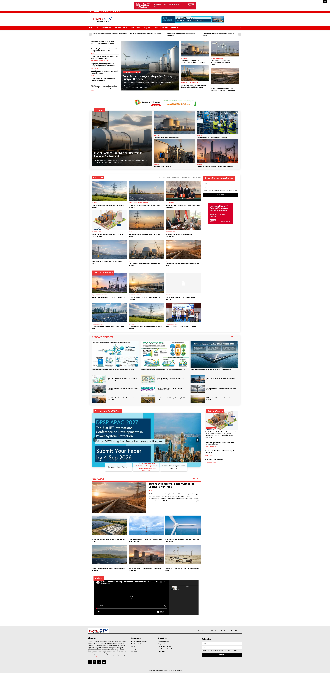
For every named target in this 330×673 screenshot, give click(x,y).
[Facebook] (90, 662)
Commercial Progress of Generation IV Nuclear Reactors (193, 61)
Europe (93, 53)
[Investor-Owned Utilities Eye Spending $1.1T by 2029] (148, 399)
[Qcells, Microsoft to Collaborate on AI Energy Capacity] (146, 283)
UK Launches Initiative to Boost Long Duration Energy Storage (103, 42)
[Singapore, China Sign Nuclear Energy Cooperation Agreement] (183, 191)
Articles (184, 58)
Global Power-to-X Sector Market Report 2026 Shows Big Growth (171, 379)
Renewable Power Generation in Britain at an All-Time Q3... (221, 389)
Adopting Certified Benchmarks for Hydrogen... (212, 138)
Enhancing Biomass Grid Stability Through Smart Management (194, 86)
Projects (147, 28)
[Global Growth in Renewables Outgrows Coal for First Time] (99, 399)
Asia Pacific (94, 68)
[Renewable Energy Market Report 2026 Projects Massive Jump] (99, 379)
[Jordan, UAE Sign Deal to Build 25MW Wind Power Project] (183, 554)
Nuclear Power (106, 12)
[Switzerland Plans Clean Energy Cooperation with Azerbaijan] (109, 554)
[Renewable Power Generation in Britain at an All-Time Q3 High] (198, 389)
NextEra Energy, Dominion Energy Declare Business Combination (181, 34)
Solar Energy (166, 177)
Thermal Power (118, 12)
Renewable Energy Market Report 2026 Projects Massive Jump (122, 379)
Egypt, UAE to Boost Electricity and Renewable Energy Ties (104, 57)
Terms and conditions (219, 190)
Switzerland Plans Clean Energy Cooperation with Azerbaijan (108, 569)
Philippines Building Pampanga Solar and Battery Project (108, 540)
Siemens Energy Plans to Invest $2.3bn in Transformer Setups (169, 389)
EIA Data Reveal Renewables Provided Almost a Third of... (220, 398)
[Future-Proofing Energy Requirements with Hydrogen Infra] (217, 151)
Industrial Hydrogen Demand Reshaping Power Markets (220, 379)
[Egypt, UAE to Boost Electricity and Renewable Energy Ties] (146, 191)
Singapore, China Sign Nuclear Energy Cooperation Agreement (103, 65)
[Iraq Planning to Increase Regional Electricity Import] (146, 220)
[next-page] (239, 34)
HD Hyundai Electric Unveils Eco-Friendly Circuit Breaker (108, 206)
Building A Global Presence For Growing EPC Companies (220, 452)
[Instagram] (94, 662)
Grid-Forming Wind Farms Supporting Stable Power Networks (221, 62)
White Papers (135, 28)
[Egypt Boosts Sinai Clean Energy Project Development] (183, 220)
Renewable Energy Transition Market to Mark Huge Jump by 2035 (163, 370)
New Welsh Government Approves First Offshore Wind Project (182, 540)
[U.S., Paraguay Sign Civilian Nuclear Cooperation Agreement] (146, 554)
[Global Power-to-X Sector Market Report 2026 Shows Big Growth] (148, 379)
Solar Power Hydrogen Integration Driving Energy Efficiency (147, 77)
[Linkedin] (99, 662)
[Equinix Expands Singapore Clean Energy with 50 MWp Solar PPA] (109, 312)
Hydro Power (95, 83)
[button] (240, 28)
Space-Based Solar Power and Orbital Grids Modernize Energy (219, 34)
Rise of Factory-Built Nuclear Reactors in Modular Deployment (118, 154)
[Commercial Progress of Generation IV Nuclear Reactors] (195, 48)
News (96, 28)
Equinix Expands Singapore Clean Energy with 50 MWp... (108, 327)
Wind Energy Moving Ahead (214, 459)
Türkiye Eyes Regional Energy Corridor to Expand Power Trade (171, 485)
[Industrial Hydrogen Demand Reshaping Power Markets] (198, 379)
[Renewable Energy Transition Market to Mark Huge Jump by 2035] (165, 354)
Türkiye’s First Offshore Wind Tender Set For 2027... (107, 262)
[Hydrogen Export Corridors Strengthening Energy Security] (99, 389)
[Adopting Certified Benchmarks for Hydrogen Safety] (217, 122)
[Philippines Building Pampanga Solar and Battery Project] (109, 525)
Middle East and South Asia (99, 60)
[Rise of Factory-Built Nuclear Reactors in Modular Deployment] (122, 138)
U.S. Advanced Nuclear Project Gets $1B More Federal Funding (104, 87)
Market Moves (106, 28)
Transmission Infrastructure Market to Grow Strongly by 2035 (113, 370)
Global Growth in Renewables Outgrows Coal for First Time (123, 398)
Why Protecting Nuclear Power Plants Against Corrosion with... (107, 235)
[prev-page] (90, 34)
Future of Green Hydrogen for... (164, 166)
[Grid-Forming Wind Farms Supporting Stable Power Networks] (225, 48)
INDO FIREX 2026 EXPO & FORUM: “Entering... (181, 327)
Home (90, 28)
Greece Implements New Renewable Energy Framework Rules (104, 50)
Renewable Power (94, 12)
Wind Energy (175, 177)
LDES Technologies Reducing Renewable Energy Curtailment (223, 89)
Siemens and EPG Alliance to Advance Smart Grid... (109, 297)
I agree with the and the (221, 190)
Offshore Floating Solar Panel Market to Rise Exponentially (211, 370)
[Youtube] (104, 662)
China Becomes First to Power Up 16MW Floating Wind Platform (145, 540)
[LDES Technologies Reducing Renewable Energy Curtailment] (225, 76)
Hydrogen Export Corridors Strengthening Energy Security (123, 389)
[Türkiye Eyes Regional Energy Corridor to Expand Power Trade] (183, 249)
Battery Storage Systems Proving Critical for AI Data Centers (109, 33)
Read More (97, 657)
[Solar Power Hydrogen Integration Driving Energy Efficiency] (150, 65)
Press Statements (121, 28)
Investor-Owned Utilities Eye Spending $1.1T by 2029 (171, 398)
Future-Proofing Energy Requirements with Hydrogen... (215, 166)
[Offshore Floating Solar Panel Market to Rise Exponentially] (214, 354)
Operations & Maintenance (189, 82)
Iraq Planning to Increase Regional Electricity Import (104, 72)
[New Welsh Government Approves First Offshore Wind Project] (183, 525)
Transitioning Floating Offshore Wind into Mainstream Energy (219, 443)
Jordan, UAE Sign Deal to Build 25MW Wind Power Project (182, 569)
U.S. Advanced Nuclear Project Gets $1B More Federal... (144, 264)
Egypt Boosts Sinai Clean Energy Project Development (103, 79)
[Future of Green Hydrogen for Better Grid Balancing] (174, 151)
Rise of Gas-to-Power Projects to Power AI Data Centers (145, 33)
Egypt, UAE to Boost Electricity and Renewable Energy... (145, 206)
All (159, 177)
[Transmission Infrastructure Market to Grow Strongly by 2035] (115, 354)
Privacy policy (234, 190)
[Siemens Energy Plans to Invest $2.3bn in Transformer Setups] (148, 389)
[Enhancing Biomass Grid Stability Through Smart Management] (195, 73)
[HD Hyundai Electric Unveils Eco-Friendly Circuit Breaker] (109, 191)
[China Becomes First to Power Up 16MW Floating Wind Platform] (146, 525)
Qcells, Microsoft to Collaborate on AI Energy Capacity (144, 298)
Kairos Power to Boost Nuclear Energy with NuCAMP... (180, 298)
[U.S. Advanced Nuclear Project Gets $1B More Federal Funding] (146, 249)
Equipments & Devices (99, 295)
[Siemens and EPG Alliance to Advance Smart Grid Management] (109, 283)
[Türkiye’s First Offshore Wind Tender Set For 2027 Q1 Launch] (109, 249)
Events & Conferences (160, 28)
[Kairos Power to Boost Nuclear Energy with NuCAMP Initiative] (183, 283)
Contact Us (174, 28)
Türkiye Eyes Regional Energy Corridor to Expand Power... (182, 264)
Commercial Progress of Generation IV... (167, 138)
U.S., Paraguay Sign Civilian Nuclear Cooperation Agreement (145, 569)
